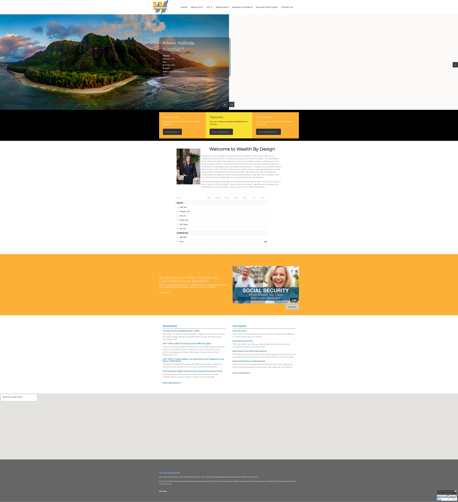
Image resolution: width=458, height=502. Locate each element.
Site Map (163, 491)
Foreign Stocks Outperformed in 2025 (181, 331)
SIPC (256, 477)
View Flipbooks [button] (220, 132)
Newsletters (170, 326)
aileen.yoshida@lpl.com (174, 71)
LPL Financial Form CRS (169, 473)
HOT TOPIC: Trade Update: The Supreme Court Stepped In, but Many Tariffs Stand (193, 360)
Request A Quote (241, 7)
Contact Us (287, 7)
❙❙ (231, 104)
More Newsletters (172, 383)
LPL (208, 7)
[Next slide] (455, 64)
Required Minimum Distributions (249, 361)
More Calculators (242, 373)
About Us (196, 7)
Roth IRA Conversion (243, 341)
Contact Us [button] (171, 132)
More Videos (165, 292)
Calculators (239, 326)
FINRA (251, 477)
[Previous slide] (2, 64)
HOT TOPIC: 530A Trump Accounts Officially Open (187, 343)
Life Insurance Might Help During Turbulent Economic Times (192, 371)
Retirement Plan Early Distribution (250, 351)
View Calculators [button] (267, 132)
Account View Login (267, 7)
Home (184, 7)
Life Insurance (239, 331)
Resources (221, 7)
